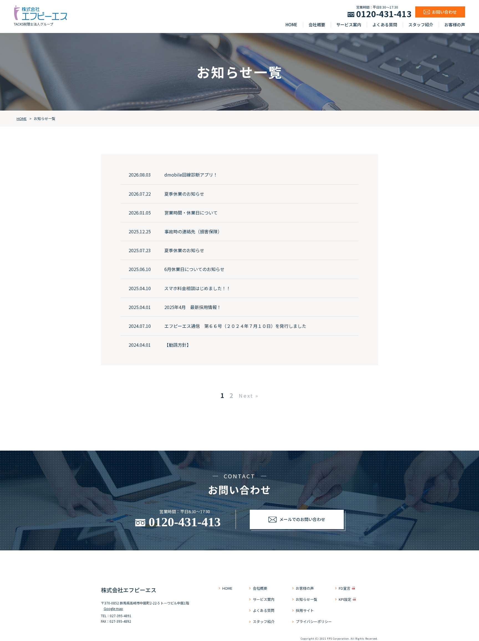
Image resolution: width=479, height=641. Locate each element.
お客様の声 (454, 24)
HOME (291, 24)
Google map (113, 608)
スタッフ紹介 (420, 24)
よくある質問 (384, 24)
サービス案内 (348, 24)
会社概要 (317, 24)
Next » (249, 395)
